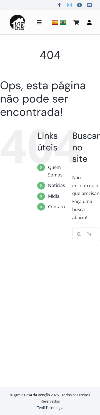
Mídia (53, 196)
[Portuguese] (64, 22)
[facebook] (59, 5)
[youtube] (79, 5)
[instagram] (69, 5)
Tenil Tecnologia (50, 407)
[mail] (89, 5)
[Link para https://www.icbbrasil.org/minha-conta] (89, 22)
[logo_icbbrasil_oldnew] (17, 15)
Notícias (56, 185)
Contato (56, 207)
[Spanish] (56, 22)
